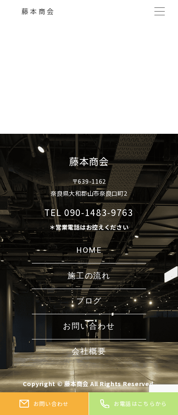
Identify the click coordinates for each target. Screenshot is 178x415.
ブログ (89, 301)
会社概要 (89, 351)
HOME (89, 250)
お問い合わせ (89, 326)
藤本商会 (38, 11)
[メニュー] (159, 11)
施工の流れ (89, 276)
